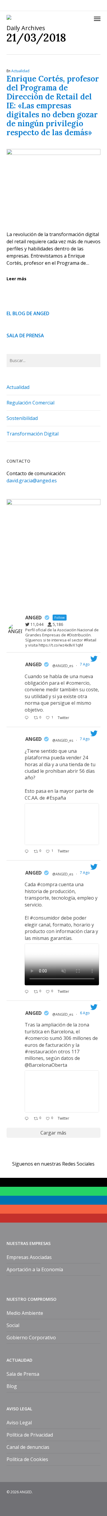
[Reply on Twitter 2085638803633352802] (27, 992)
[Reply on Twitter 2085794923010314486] (27, 718)
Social (13, 1325)
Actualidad (20, 70)
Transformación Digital (33, 433)
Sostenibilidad (22, 418)
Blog (12, 1386)
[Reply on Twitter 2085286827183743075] (27, 1119)
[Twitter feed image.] (62, 824)
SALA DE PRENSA (25, 335)
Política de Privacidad (30, 1435)
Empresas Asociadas (29, 1257)
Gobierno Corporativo (31, 1337)
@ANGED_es (62, 665)
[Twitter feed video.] (62, 964)
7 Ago (85, 664)
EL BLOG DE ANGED (28, 313)
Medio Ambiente (25, 1313)
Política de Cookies (27, 1459)
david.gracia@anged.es (32, 480)
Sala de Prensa (23, 1374)
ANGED (33, 664)
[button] (97, 18)
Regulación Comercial (30, 402)
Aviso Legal (19, 1422)
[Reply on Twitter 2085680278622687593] (27, 851)
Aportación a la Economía (35, 1269)
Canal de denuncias (28, 1447)
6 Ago (85, 1012)
